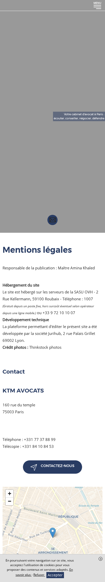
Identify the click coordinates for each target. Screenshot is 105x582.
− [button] (9, 501)
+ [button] (9, 493)
